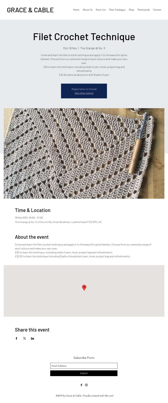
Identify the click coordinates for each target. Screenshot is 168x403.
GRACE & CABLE (30, 10)
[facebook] (81, 385)
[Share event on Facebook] (16, 338)
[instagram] (86, 385)
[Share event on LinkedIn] (32, 338)
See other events (84, 92)
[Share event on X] (24, 338)
